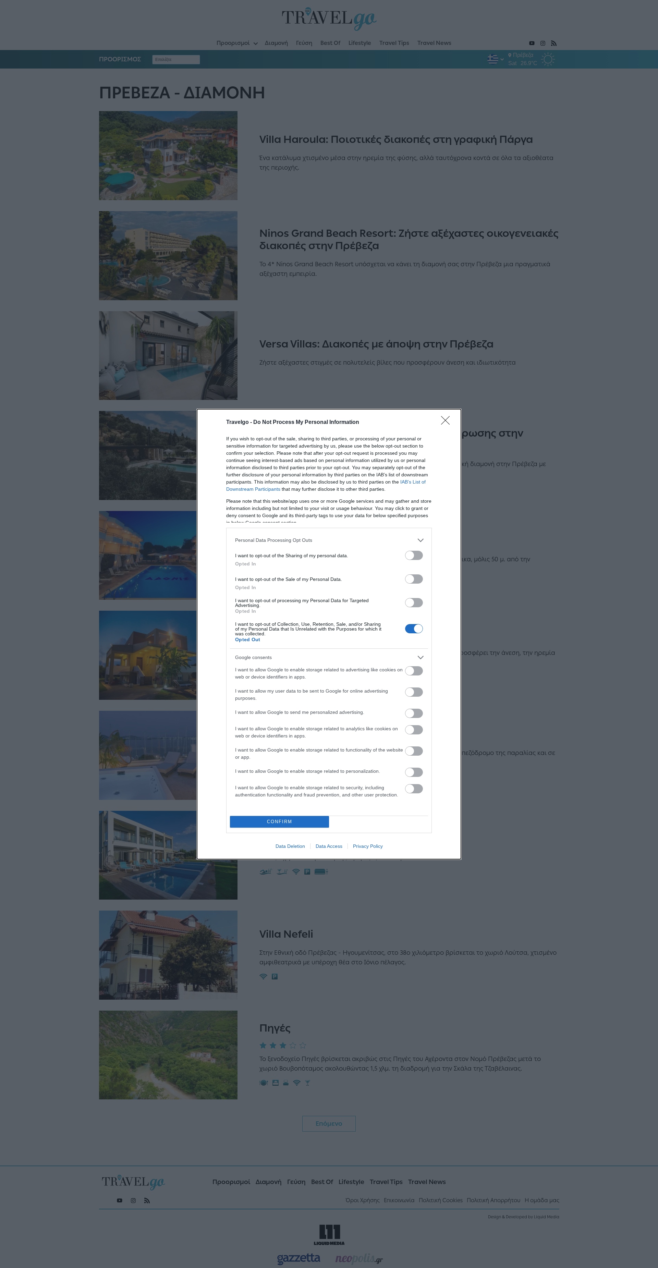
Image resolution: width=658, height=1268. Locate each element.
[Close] (447, 422)
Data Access (329, 846)
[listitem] (329, 540)
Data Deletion (290, 846)
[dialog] (329, 634)
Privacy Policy (368, 846)
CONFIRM (279, 821)
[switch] (414, 555)
